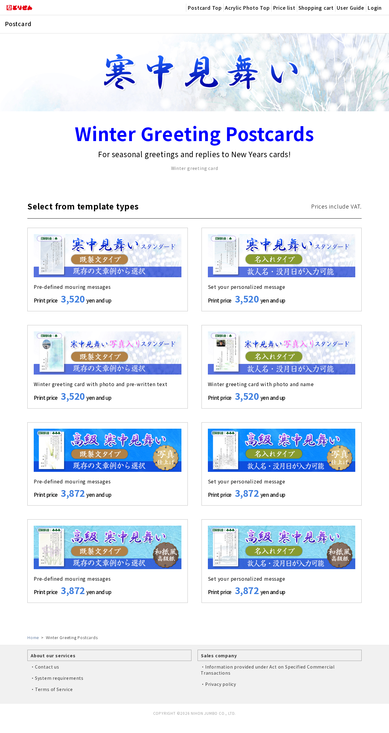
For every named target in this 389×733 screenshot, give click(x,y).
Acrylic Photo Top (247, 7)
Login (374, 7)
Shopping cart (316, 7)
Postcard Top (205, 7)
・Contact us (44, 667)
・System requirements (57, 678)
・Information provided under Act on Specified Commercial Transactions (268, 670)
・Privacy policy (218, 684)
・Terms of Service (51, 689)
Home (33, 637)
